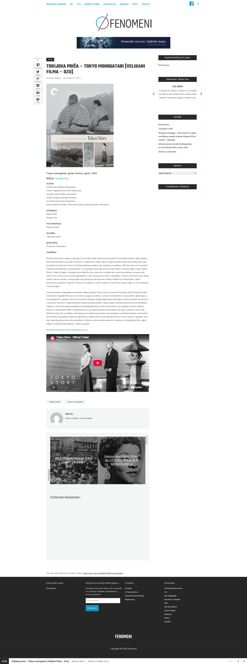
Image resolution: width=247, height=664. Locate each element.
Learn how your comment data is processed (103, 573)
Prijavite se (92, 608)
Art (71, 4)
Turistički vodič (165, 128)
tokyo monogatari (75, 402)
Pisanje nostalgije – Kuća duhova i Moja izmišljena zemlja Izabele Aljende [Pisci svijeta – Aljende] (177, 136)
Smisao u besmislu (167, 151)
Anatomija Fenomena (56, 4)
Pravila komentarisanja (134, 596)
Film (79, 4)
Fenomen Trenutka (172, 599)
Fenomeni (123, 637)
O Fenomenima (131, 592)
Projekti (146, 4)
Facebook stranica (177, 186)
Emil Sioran (163, 65)
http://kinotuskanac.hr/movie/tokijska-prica (67, 329)
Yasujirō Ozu (62, 178)
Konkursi (124, 4)
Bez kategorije (170, 596)
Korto (57, 78)
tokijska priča (54, 402)
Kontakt (128, 588)
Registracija (130, 599)
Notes (135, 4)
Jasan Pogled (109, 4)
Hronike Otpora (92, 4)
